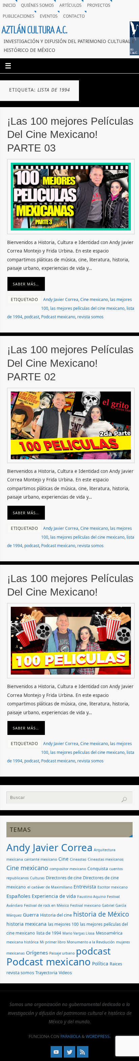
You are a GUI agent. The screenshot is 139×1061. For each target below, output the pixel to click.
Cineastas (78, 859)
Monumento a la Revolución (91, 942)
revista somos (90, 317)
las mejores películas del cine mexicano (87, 308)
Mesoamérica (109, 933)
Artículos (70, 5)
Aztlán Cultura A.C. (34, 30)
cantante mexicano (40, 859)
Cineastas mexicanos (105, 859)
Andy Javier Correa (60, 299)
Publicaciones (18, 16)
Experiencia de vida (54, 896)
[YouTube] (56, 1052)
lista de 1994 (48, 933)
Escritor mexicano (113, 887)
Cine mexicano (94, 299)
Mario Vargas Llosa (78, 933)
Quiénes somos (37, 5)
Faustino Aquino (91, 896)
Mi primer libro (52, 942)
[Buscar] (124, 799)
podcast (31, 317)
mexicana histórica (22, 942)
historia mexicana (26, 924)
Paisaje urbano (62, 953)
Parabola (70, 1036)
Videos (65, 973)
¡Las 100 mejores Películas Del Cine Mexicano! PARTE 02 (70, 363)
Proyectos (98, 5)
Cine (63, 859)
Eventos (49, 16)
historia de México (101, 914)
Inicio (9, 5)
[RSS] (82, 1052)
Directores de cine (64, 878)
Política (100, 963)
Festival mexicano (85, 905)
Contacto (74, 16)
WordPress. (98, 1036)
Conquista (97, 869)
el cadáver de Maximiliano (49, 887)
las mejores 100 (63, 924)
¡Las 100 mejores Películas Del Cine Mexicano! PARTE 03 (70, 134)
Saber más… (26, 283)
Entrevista (85, 886)
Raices (116, 964)
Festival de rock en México (46, 905)
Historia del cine (56, 915)
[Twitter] (69, 1052)
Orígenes (37, 952)
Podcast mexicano (58, 317)
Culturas (37, 878)
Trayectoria (46, 973)
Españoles (18, 896)
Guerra (31, 915)
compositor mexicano (68, 868)
